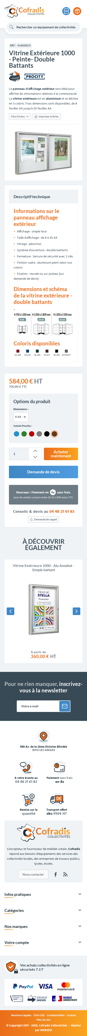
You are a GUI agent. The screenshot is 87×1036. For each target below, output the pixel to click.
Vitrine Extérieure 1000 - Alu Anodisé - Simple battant (43, 567)
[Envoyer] (64, 706)
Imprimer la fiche (48, 116)
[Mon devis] (66, 11)
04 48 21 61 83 (61, 512)
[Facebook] (55, 874)
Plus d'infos (18, 116)
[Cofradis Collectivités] (24, 11)
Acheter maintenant (61, 453)
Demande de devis (43, 472)
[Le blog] (65, 874)
